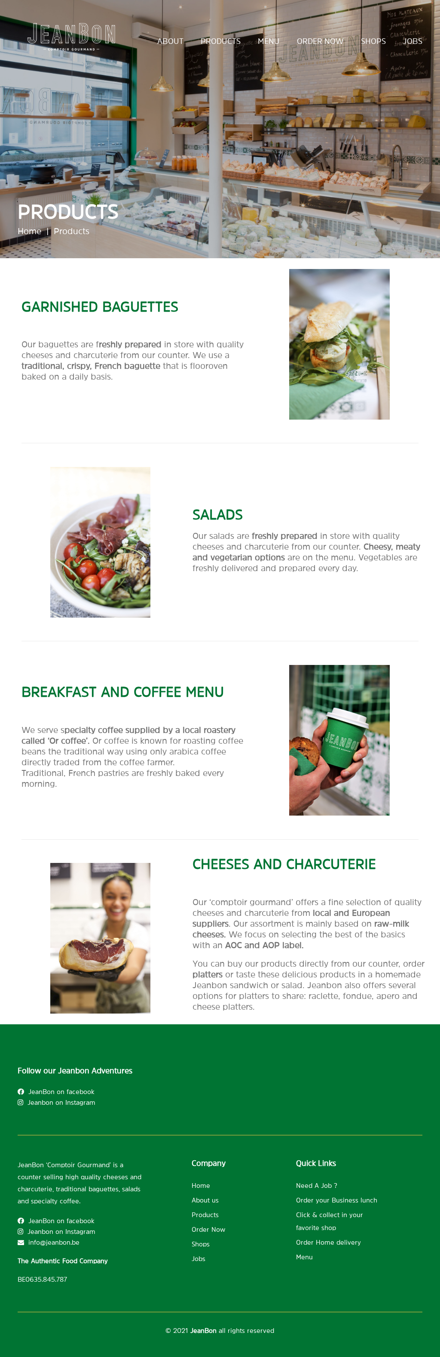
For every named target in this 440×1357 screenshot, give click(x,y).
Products (221, 41)
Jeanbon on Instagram (61, 1102)
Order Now (208, 1229)
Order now (320, 41)
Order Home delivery (328, 1242)
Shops (373, 41)
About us (205, 1200)
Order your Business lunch (336, 1200)
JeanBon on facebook (61, 1091)
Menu (269, 41)
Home (29, 231)
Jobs (412, 41)
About (170, 41)
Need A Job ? (316, 1185)
